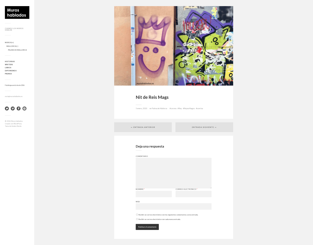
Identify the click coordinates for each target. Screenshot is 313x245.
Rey (180, 108)
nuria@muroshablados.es (13, 96)
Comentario (142, 156)
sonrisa (200, 108)
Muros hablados (17, 121)
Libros (8, 68)
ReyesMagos (189, 108)
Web (138, 202)
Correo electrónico (186, 189)
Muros (8, 42)
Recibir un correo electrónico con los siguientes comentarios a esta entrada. (168, 215)
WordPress (18, 124)
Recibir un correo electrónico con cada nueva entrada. (159, 219)
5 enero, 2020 (141, 108)
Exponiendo (11, 71)
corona (173, 108)
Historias (10, 61)
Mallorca (11, 46)
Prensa (8, 74)
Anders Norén (16, 126)
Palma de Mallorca (17, 50)
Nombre (140, 189)
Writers (9, 65)
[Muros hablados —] (17, 12)
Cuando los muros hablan (14, 29)
